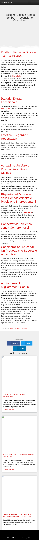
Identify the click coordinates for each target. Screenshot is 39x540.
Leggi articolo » (8, 409)
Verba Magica (6, 2)
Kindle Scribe (5, 109)
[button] (29, 2)
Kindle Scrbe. (16, 76)
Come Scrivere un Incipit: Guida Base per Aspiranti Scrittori (18, 515)
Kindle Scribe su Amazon (18, 329)
